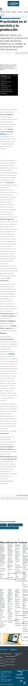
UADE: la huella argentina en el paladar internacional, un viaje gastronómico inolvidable (20, 571)
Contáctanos (20, 678)
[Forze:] (2, 553)
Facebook (12, 656)
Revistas (7, 664)
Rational (4, 76)
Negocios (20, 11)
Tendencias (8, 656)
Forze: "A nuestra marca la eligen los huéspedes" (4, 571)
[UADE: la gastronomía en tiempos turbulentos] (10, 556)
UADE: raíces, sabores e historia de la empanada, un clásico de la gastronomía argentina (19, 614)
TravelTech (3, 665)
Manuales (14, 11)
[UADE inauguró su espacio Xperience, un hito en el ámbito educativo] (25, 601)
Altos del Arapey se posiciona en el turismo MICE (3, 620)
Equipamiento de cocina (15, 525)
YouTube (12, 664)
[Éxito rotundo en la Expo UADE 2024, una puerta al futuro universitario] (25, 555)
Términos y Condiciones (6, 684)
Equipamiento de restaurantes (9, 528)
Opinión (7, 661)
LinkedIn (12, 661)
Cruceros (7, 659)
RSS (21, 681)
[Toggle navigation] (3, 9)
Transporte (8, 653)
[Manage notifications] (24, 683)
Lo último (8, 11)
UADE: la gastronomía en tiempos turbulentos (12, 574)
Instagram (13, 659)
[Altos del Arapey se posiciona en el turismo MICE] (2, 600)
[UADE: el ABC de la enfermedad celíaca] (10, 601)
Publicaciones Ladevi (19, 654)
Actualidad (3, 653)
